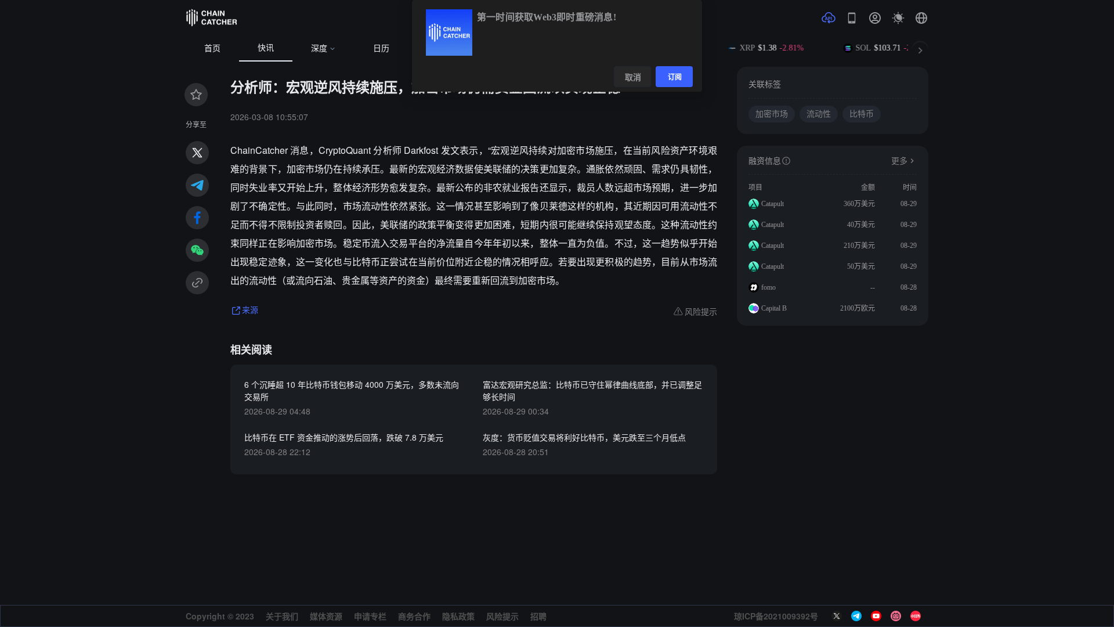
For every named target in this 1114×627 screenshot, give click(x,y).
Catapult (772, 204)
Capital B (774, 308)
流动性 (818, 114)
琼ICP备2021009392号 (776, 616)
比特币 (861, 114)
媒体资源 (326, 616)
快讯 (266, 48)
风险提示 (502, 616)
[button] (921, 18)
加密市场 (771, 114)
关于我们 (282, 616)
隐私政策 (458, 616)
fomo (768, 287)
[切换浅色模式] (898, 18)
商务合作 (414, 616)
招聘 (538, 616)
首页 (212, 48)
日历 (381, 48)
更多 (899, 161)
